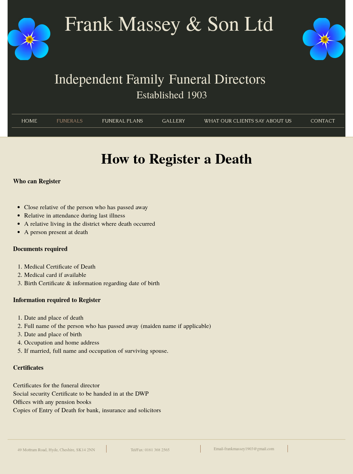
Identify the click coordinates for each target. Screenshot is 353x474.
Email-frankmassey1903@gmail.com (244, 448)
